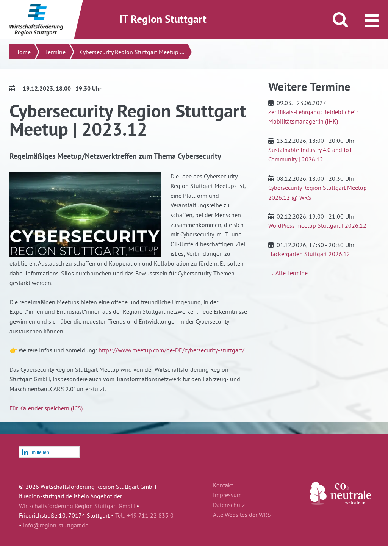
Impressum (227, 495)
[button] (49, 452)
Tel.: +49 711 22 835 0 (144, 515)
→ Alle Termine (288, 273)
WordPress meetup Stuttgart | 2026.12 (317, 225)
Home (23, 52)
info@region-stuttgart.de (55, 525)
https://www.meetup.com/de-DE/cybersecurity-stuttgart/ (171, 350)
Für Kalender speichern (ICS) (46, 408)
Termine (55, 52)
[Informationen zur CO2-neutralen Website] (340, 502)
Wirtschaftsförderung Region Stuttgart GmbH (77, 506)
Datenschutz (229, 505)
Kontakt (223, 485)
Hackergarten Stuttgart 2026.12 (309, 254)
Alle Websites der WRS (242, 515)
